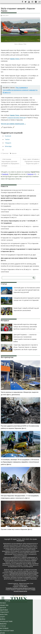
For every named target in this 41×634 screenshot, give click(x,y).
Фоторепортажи (7, 631)
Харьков (14, 153)
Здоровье (4, 610)
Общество (4, 605)
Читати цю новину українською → (13, 124)
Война (2, 619)
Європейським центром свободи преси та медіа (23, 574)
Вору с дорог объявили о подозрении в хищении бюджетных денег (31, 161)
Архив (2, 633)
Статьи (3, 626)
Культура (3, 614)
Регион (3, 603)
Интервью (4, 628)
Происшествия (6, 621)
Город (7, 601)
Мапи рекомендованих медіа (24, 590)
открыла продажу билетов (16, 117)
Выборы (3, 624)
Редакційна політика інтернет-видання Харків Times (20, 588)
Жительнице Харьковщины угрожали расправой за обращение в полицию (10, 162)
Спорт (2, 617)
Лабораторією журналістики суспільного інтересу (24, 573)
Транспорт (5, 153)
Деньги (3, 607)
